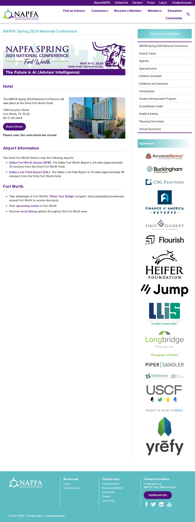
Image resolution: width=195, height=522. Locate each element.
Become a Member (128, 11)
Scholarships (147, 91)
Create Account (181, 2)
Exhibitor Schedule (150, 76)
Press (151, 2)
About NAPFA (102, 2)
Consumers (99, 11)
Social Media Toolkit (151, 106)
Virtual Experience (150, 129)
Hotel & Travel (147, 53)
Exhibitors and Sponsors (153, 83)
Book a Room (14, 126)
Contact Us (121, 2)
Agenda (144, 61)
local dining (29, 211)
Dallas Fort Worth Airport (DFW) (30, 162)
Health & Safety (148, 113)
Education (175, 11)
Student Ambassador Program (157, 98)
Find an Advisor (74, 11)
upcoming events (27, 206)
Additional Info (158, 495)
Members (155, 11)
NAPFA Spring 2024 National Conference (163, 45)
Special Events (148, 68)
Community (174, 18)
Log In (163, 2)
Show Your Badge (62, 196)
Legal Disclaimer (55, 515)
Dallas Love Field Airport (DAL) (29, 172)
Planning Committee (151, 121)
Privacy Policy (35, 515)
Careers (138, 2)
